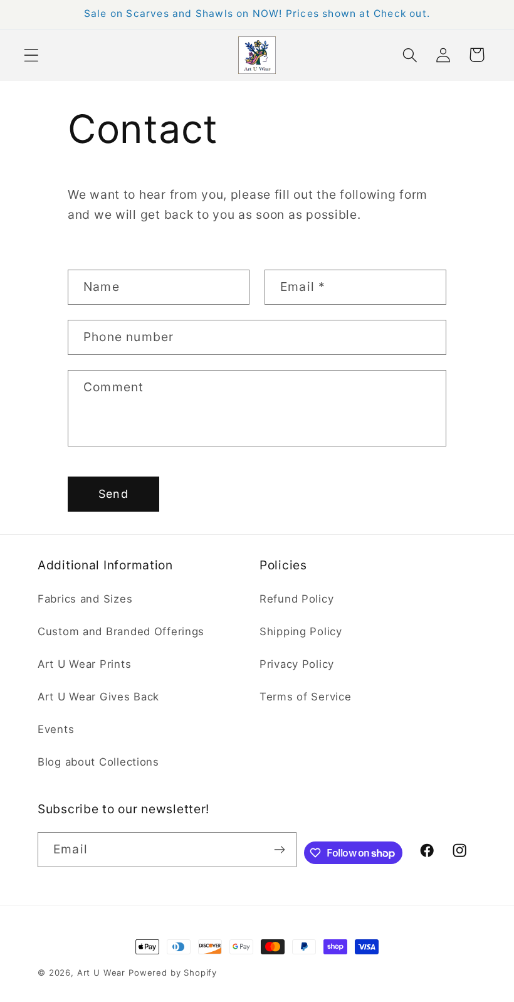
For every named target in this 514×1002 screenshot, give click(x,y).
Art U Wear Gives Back (98, 696)
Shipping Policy (301, 631)
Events (56, 729)
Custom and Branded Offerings (121, 631)
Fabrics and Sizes (85, 599)
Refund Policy (296, 599)
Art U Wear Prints (84, 664)
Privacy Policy (297, 664)
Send (113, 493)
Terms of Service (306, 696)
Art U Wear (101, 973)
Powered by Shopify (172, 973)
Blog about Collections (98, 762)
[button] (31, 54)
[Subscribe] (279, 849)
